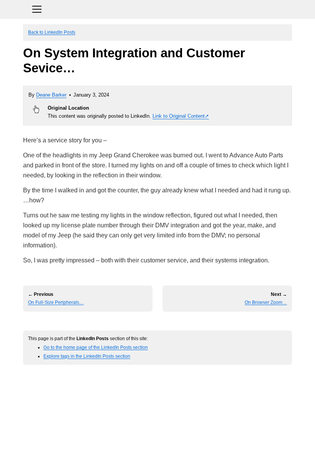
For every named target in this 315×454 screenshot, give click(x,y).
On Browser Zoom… (266, 302)
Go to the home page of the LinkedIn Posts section (95, 347)
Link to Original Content (179, 116)
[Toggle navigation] (157, 8)
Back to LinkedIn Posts (51, 32)
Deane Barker (51, 95)
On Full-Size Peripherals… (56, 302)
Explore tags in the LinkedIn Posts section (86, 356)
